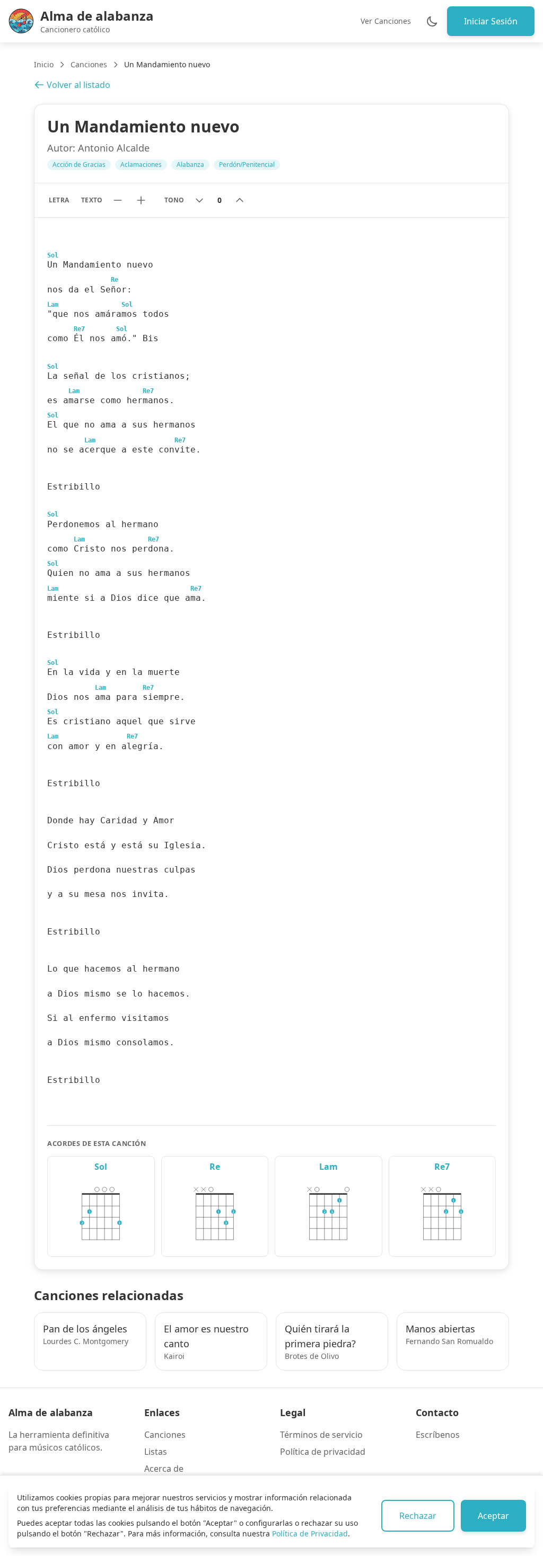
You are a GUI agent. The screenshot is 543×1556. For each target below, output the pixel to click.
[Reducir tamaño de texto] (117, 200)
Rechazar (417, 1516)
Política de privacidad (322, 1451)
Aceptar (493, 1516)
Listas (155, 1451)
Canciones (89, 64)
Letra (58, 199)
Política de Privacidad (310, 1533)
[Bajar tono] (199, 200)
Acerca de (163, 1468)
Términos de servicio (321, 1435)
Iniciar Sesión (491, 21)
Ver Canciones (386, 21)
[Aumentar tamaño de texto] (141, 200)
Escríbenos (438, 1435)
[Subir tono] (239, 200)
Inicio (44, 64)
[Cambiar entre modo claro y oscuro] (432, 21)
